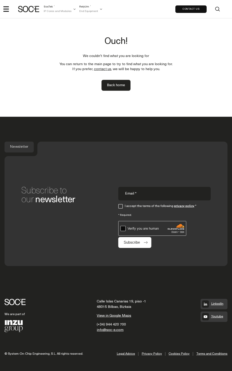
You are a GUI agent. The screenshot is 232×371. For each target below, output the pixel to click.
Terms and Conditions (211, 354)
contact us (102, 69)
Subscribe (132, 242)
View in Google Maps (114, 316)
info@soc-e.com (110, 330)
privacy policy (184, 206)
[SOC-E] (28, 9)
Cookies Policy (179, 354)
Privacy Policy (152, 354)
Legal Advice (126, 354)
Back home (116, 85)
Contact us (191, 9)
